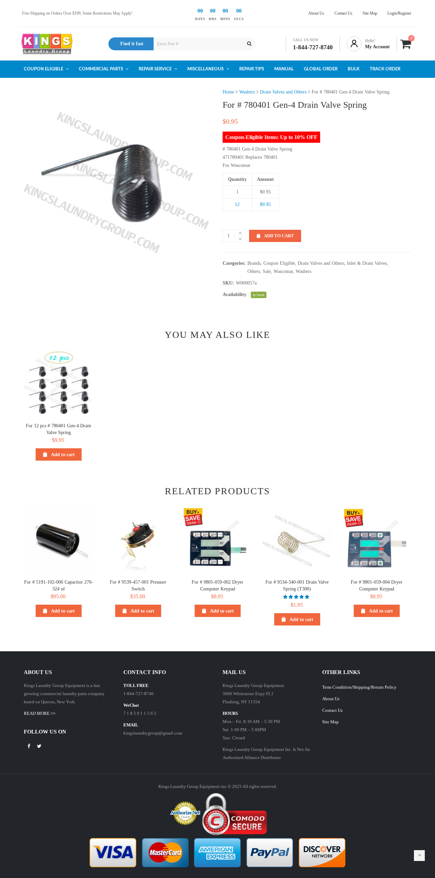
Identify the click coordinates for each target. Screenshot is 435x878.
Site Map (330, 721)
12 (237, 204)
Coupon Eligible (279, 263)
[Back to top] (419, 855)
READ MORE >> (39, 713)
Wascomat (283, 271)
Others (253, 271)
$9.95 (265, 204)
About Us (331, 698)
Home (228, 91)
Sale (267, 271)
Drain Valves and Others (283, 91)
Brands (254, 263)
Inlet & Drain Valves (367, 263)
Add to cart (279, 235)
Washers (247, 91)
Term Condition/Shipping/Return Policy (359, 687)
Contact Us (332, 710)
